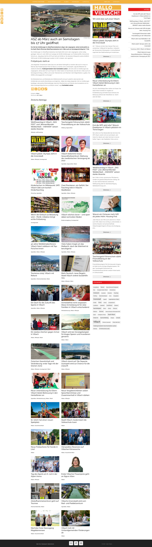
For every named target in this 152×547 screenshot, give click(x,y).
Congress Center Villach (102, 289)
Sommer (101, 311)
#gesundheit (69, 127)
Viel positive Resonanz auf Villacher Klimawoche (72, 448)
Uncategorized (43, 159)
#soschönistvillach (39, 425)
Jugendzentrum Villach (114, 299)
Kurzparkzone (112, 302)
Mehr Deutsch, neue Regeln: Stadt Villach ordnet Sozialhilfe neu (74, 275)
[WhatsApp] (1, 13)
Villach (40, 95)
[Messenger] (1, 16)
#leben (37, 93)
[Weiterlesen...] (109, 57)
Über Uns (38, 544)
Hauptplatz (116, 295)
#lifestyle (33, 132)
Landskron (95, 305)
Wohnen (95, 328)
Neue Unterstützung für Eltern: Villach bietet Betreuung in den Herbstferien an (44, 392)
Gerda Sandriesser (103, 295)
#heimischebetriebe (41, 279)
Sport (94, 314)
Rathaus (95, 311)
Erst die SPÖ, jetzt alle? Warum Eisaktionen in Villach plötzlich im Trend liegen (107, 127)
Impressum (44, 544)
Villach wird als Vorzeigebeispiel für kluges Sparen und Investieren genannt (75, 334)
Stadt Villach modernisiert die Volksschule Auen (74, 421)
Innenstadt (97, 299)
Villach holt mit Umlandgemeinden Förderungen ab (75, 530)
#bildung (63, 127)
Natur (104, 308)
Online (109, 308)
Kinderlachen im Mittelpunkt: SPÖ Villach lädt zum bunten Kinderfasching (45, 187)
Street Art (95, 317)
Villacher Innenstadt (106, 322)
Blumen (102, 287)
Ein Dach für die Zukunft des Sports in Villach (43, 304)
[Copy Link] (1, 22)
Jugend (104, 299)
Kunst (105, 302)
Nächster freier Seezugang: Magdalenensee (42, 529)
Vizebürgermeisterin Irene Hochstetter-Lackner (104, 325)
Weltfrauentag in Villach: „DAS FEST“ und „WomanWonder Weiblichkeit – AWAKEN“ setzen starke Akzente (44, 125)
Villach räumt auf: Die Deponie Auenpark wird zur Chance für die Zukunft (75, 363)
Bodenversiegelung (66, 220)
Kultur (99, 302)
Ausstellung (95, 287)
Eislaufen (110, 293)
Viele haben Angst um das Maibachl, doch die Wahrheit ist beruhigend (74, 246)
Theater (112, 317)
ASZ (38, 95)
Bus (94, 289)
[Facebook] (1, 9)
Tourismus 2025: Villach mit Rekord (140, 49)
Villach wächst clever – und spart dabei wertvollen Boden (75, 216)
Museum (116, 305)
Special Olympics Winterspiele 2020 (113, 311)
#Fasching (33, 193)
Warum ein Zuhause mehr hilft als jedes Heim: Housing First (106, 215)
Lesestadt (102, 305)
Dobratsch (96, 293)
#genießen (63, 164)
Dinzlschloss (112, 289)
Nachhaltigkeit (97, 308)
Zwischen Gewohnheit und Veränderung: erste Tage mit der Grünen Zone (44, 363)
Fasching (116, 293)
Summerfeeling (104, 317)
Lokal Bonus (109, 305)
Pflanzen (115, 308)
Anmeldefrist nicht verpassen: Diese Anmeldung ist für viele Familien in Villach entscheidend (75, 305)
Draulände (103, 293)
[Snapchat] (1, 19)
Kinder (94, 302)
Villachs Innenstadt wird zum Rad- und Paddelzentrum (73, 502)
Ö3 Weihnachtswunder (104, 328)
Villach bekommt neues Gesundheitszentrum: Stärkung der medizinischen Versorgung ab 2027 (75, 157)
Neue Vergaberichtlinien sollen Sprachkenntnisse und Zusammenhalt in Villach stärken (75, 392)
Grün (110, 295)
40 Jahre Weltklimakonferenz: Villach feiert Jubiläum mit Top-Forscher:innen (44, 246)
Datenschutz (51, 544)
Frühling (95, 295)
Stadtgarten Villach (102, 314)
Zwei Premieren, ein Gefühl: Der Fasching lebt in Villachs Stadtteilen (74, 187)
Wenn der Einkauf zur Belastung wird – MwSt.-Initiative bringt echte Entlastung (44, 217)
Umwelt (118, 317)
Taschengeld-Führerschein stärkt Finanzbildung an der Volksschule (75, 123)
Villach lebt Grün (116, 322)
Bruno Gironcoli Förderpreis (112, 287)
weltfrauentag (39, 132)
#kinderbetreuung (65, 310)
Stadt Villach (111, 314)
